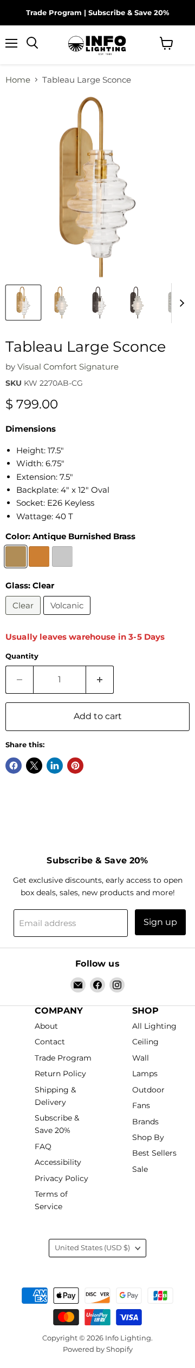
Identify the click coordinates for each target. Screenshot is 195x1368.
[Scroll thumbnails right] (179, 303)
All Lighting (154, 1026)
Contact (50, 1042)
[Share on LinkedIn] (55, 765)
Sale (140, 1169)
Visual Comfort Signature (68, 366)
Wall (140, 1058)
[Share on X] (34, 765)
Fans (141, 1106)
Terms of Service (51, 1200)
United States (92, 1247)
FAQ (43, 1146)
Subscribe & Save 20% (128, 12)
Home (17, 79)
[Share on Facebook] (13, 765)
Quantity (21, 656)
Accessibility (58, 1163)
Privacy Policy (61, 1178)
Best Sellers (154, 1153)
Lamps (145, 1074)
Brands (145, 1121)
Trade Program (54, 12)
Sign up (160, 922)
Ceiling (145, 1042)
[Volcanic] (68, 617)
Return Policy (60, 1074)
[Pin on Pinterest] (75, 765)
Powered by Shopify (98, 1349)
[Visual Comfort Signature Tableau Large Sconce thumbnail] (23, 302)
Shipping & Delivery (55, 1096)
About (46, 1026)
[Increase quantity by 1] (100, 680)
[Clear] (24, 617)
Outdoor (148, 1090)
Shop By (148, 1137)
